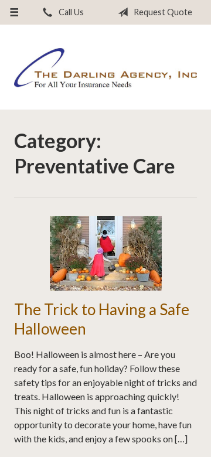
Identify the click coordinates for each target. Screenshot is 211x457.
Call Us (70, 12)
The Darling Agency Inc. (105, 68)
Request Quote (162, 12)
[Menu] (14, 12)
